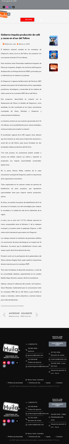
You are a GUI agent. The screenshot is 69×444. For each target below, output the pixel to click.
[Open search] (41, 20)
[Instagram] (7, 7)
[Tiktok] (13, 7)
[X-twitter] (4, 7)
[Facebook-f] (10, 7)
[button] (8, 14)
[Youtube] (4, 362)
